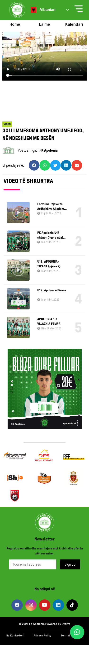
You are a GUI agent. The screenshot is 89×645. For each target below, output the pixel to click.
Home (14, 24)
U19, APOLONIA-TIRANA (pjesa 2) (49, 264)
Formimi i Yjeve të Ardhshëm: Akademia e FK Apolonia (52, 206)
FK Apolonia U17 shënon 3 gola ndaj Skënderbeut (50, 235)
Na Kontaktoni (15, 635)
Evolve (66, 624)
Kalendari (74, 24)
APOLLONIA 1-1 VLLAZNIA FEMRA (49, 321)
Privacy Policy (42, 635)
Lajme (44, 24)
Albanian (47, 10)
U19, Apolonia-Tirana (51, 290)
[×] (77, 632)
